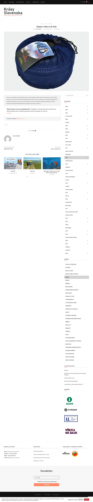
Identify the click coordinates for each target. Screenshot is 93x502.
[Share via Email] (35, 130)
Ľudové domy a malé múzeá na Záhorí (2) (73, 384)
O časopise (11, 2)
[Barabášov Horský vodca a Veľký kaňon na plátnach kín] (52, 163)
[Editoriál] (13, 163)
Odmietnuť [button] (80, 499)
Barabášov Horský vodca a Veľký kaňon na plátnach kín (52, 171)
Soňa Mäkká (38, 29)
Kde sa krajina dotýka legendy (71, 381)
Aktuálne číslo (20, 2)
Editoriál (13, 171)
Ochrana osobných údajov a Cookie (41, 454)
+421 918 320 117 (12, 455)
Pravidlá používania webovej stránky (41, 457)
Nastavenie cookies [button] (72, 499)
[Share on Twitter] (32, 130)
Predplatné (36, 2)
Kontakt (43, 2)
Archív (28, 2)
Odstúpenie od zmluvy (38, 460)
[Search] (88, 2)
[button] (6, 167)
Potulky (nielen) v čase (69, 378)
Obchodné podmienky (38, 451)
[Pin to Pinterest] (33, 130)
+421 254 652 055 (12, 453)
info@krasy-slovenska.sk (13, 457)
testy (6, 124)
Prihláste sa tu (21, 118)
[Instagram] (82, 3)
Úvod (5, 2)
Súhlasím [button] (86, 499)
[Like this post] (29, 130)
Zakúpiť (9, 113)
